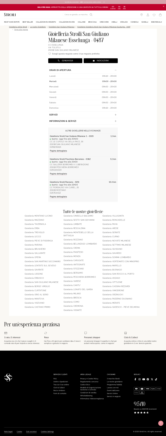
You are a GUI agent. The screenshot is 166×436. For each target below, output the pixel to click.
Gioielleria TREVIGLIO (34, 232)
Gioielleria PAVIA (110, 224)
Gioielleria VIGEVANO (34, 303)
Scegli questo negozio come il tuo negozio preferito (76, 54)
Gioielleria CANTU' (72, 285)
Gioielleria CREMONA (73, 306)
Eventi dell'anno (113, 390)
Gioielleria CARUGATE (74, 260)
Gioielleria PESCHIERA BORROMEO (80, 277)
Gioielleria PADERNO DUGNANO (117, 299)
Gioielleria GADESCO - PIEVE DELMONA (121, 307)
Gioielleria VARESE (72, 281)
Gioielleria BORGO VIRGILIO (37, 286)
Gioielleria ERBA (32, 228)
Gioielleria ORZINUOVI (112, 295)
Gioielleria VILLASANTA (113, 216)
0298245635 (55, 147)
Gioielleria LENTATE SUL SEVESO (40, 266)
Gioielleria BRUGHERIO (35, 249)
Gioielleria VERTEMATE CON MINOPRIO (120, 261)
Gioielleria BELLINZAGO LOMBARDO (80, 244)
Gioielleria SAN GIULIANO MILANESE (42, 282)
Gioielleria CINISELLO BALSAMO (78, 216)
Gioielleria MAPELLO (111, 266)
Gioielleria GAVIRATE (34, 270)
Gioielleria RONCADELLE (113, 220)
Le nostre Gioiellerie (38, 27)
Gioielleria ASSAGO (111, 278)
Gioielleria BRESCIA (72, 298)
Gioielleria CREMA (72, 248)
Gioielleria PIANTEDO (73, 252)
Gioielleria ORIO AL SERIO (37, 295)
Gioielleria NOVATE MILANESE (116, 241)
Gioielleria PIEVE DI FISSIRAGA (39, 241)
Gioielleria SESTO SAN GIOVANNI (79, 220)
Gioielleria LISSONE (34, 274)
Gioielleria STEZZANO (74, 269)
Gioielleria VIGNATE (73, 310)
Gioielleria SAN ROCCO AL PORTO (118, 274)
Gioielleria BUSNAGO (112, 270)
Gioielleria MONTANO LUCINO (39, 216)
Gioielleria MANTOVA (34, 299)
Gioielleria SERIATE (111, 232)
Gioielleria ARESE (110, 228)
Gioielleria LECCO (33, 237)
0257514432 (55, 193)
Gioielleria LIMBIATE (73, 224)
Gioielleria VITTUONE (112, 282)
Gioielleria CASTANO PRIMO (37, 307)
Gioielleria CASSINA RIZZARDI (116, 286)
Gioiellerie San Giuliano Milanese (61, 27)
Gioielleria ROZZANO (73, 240)
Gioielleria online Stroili (18, 27)
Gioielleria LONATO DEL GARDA (78, 289)
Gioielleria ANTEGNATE (74, 265)
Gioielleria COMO (71, 302)
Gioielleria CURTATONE (35, 290)
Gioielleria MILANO (72, 294)
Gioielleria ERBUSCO (34, 278)
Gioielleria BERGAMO (73, 273)
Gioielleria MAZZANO (34, 220)
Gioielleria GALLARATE (35, 253)
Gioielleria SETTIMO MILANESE (116, 245)
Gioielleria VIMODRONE (113, 290)
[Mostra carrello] (160, 15)
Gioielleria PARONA (33, 245)
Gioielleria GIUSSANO (112, 249)
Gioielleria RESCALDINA (74, 228)
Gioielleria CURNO (110, 237)
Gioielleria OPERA (33, 257)
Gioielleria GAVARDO (111, 253)
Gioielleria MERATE (111, 303)
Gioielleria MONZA (72, 256)
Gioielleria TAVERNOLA (35, 224)
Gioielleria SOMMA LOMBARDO (116, 257)
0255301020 (56, 170)
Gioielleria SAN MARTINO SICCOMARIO (43, 261)
